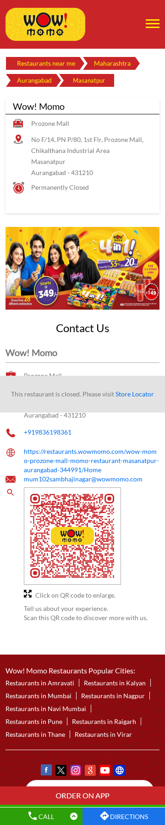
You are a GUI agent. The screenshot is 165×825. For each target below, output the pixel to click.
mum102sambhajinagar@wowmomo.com (83, 479)
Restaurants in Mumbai (39, 696)
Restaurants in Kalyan (115, 683)
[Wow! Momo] (45, 24)
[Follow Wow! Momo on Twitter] (60, 772)
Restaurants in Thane (35, 735)
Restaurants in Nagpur (113, 696)
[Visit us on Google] (89, 772)
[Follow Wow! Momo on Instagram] (75, 772)
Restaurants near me (46, 63)
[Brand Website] (119, 772)
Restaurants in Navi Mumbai (46, 709)
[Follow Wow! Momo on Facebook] (45, 772)
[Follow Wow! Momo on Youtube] (104, 772)
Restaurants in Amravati (40, 683)
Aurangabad (34, 80)
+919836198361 (48, 432)
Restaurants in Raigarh (104, 722)
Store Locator (135, 394)
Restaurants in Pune (34, 722)
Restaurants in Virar (103, 735)
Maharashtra (112, 63)
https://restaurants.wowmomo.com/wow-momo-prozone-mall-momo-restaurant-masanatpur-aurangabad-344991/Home (91, 460)
